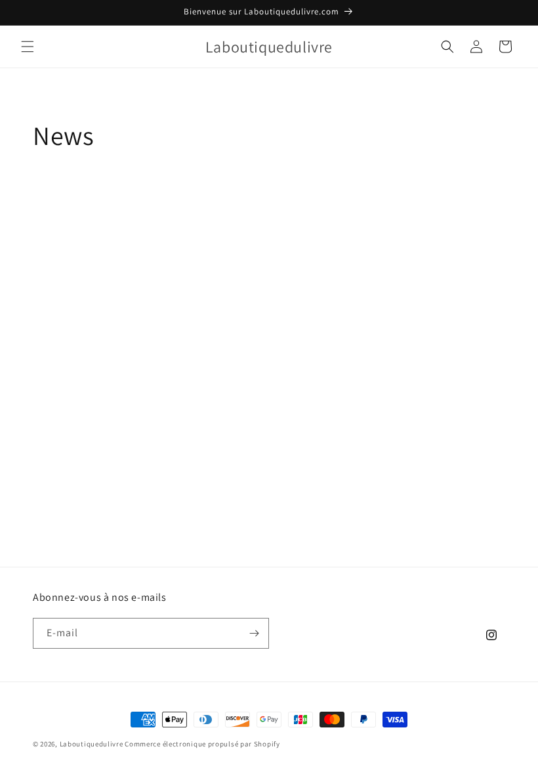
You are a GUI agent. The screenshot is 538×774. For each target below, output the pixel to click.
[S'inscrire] (253, 633)
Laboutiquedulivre (91, 743)
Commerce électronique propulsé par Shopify (202, 743)
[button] (27, 46)
